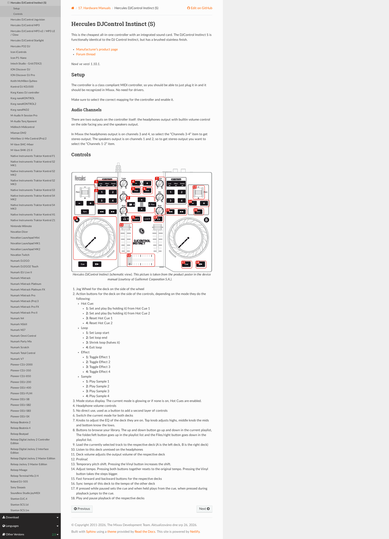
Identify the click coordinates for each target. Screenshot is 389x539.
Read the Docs (145, 531)
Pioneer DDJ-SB (20, 399)
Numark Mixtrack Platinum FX (28, 289)
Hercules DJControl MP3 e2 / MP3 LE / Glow (33, 33)
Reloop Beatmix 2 (21, 422)
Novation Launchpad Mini (25, 238)
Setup (16, 9)
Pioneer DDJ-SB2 (21, 405)
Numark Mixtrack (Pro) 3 (25, 301)
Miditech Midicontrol (22, 127)
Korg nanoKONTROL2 (23, 104)
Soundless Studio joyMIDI (25, 493)
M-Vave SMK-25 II (21, 150)
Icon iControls (19, 52)
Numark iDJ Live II (21, 272)
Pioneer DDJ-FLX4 (21, 393)
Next (203, 508)
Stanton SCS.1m (20, 510)
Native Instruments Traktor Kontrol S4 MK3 (33, 207)
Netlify (195, 531)
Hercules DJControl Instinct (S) (28, 3)
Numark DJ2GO (20, 261)
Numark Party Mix (21, 341)
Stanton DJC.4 (19, 499)
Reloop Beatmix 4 (21, 428)
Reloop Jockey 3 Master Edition (29, 464)
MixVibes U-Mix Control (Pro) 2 (29, 138)
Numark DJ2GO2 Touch (24, 266)
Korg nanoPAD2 (20, 110)
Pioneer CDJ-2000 (22, 364)
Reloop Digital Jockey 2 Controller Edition (30, 441)
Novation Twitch (20, 255)
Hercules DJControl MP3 (25, 25)
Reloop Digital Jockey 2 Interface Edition (30, 451)
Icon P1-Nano (18, 58)
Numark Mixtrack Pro (23, 295)
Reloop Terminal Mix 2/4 (25, 476)
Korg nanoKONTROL (23, 98)
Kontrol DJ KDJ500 (22, 87)
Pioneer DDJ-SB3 (21, 411)
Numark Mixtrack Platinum (26, 284)
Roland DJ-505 (19, 481)
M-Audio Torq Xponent (24, 121)
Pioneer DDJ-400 (21, 388)
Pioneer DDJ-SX (20, 416)
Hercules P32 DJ (20, 46)
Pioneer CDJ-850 (21, 376)
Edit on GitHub (201, 8)
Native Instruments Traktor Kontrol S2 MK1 (33, 164)
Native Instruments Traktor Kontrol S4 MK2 (33, 198)
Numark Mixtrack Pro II (24, 313)
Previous (83, 508)
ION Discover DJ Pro (23, 75)
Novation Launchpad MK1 (25, 243)
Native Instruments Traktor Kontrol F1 (33, 156)
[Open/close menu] (8, 3)
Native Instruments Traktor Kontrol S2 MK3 (33, 182)
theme (111, 531)
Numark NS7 (18, 330)
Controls (17, 14)
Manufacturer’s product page (97, 49)
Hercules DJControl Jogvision (28, 19)
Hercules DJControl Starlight (27, 40)
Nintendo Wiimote (21, 226)
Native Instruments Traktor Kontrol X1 (33, 214)
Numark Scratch (20, 347)
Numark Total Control (23, 353)
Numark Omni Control (23, 336)
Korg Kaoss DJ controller (25, 92)
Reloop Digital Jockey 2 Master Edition (33, 458)
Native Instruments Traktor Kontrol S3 (33, 190)
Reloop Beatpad (19, 434)
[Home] (72, 8)
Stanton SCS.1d (19, 505)
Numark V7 (17, 359)
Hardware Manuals (94, 8)
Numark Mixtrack (21, 278)
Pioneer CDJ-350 (21, 370)
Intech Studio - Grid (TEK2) (26, 63)
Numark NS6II (19, 324)
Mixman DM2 (18, 133)
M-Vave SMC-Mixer (22, 144)
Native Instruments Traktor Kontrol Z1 (33, 220)
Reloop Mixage (19, 470)
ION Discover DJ (20, 69)
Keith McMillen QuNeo (24, 81)
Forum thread (85, 54)
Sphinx (91, 531)
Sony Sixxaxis (18, 487)
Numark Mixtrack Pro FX (25, 307)
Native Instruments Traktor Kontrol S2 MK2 (33, 173)
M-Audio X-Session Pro (24, 115)
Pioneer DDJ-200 (21, 382)
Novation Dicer (19, 232)
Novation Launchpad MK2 (25, 249)
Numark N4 (17, 318)
